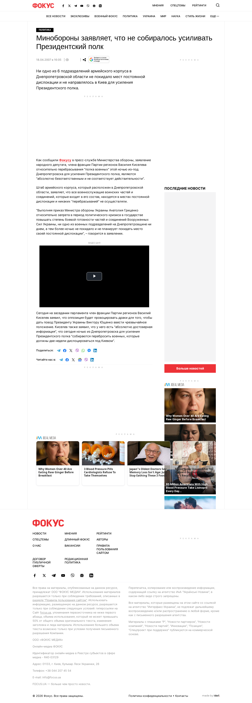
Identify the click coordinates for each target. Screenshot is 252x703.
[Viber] (88, 5)
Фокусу (65, 160)
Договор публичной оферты (42, 562)
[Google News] (94, 5)
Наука (175, 16)
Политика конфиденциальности (150, 696)
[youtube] (63, 575)
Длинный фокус (77, 539)
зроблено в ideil (211, 696)
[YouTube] (82, 5)
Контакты (181, 696)
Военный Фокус (106, 16)
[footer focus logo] (48, 523)
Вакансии (72, 545)
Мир (163, 16)
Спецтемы (177, 5)
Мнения (158, 5)
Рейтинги (199, 5)
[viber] (72, 575)
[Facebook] (63, 5)
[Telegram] (76, 5)
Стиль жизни (195, 16)
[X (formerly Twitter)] (69, 5)
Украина (149, 16)
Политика (130, 16)
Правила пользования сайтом (107, 549)
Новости (39, 533)
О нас (37, 545)
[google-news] (82, 575)
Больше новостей (190, 368)
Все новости (55, 16)
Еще (213, 16)
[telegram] (53, 575)
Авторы (102, 539)
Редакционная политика (76, 560)
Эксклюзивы (79, 16)
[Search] (218, 5)
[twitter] (44, 575)
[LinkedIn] (100, 5)
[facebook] (35, 575)
